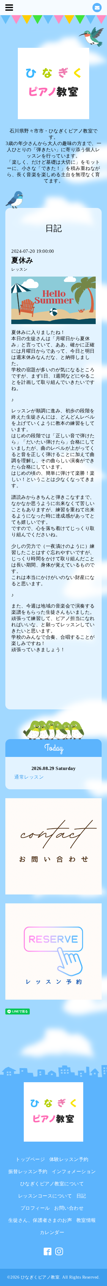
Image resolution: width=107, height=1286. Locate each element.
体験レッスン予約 (69, 1159)
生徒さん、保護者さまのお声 (40, 1220)
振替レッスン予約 (28, 1171)
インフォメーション (74, 1171)
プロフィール (35, 1208)
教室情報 (86, 1220)
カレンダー (52, 1232)
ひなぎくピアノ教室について (52, 1183)
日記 (81, 1195)
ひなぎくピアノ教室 (40, 1277)
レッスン (19, 269)
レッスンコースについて (45, 1195)
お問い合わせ (69, 1208)
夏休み (22, 260)
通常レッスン (29, 777)
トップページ (30, 1159)
